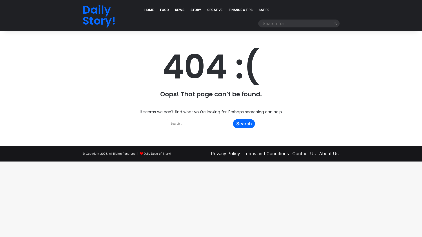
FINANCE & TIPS (241, 10)
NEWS (179, 10)
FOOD (164, 10)
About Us (328, 153)
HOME (149, 10)
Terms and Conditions (266, 153)
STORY (196, 10)
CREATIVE (215, 10)
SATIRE (264, 10)
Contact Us (304, 153)
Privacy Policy (225, 153)
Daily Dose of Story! (157, 153)
